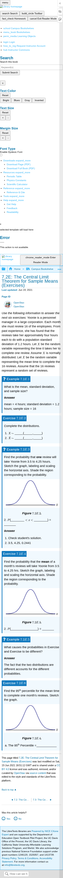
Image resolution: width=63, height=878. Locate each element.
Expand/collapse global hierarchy (5, 269)
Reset (5, 95)
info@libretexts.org (14, 865)
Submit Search (10, 72)
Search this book (9, 61)
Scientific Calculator (17, 184)
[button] (12, 208)
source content (38, 773)
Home (17, 269)
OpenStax (19, 302)
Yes (8, 818)
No (19, 818)
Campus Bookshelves (43, 269)
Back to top (8, 789)
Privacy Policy (9, 858)
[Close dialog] (2, 242)
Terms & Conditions (28, 858)
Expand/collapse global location (59, 268)
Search (7, 874)
